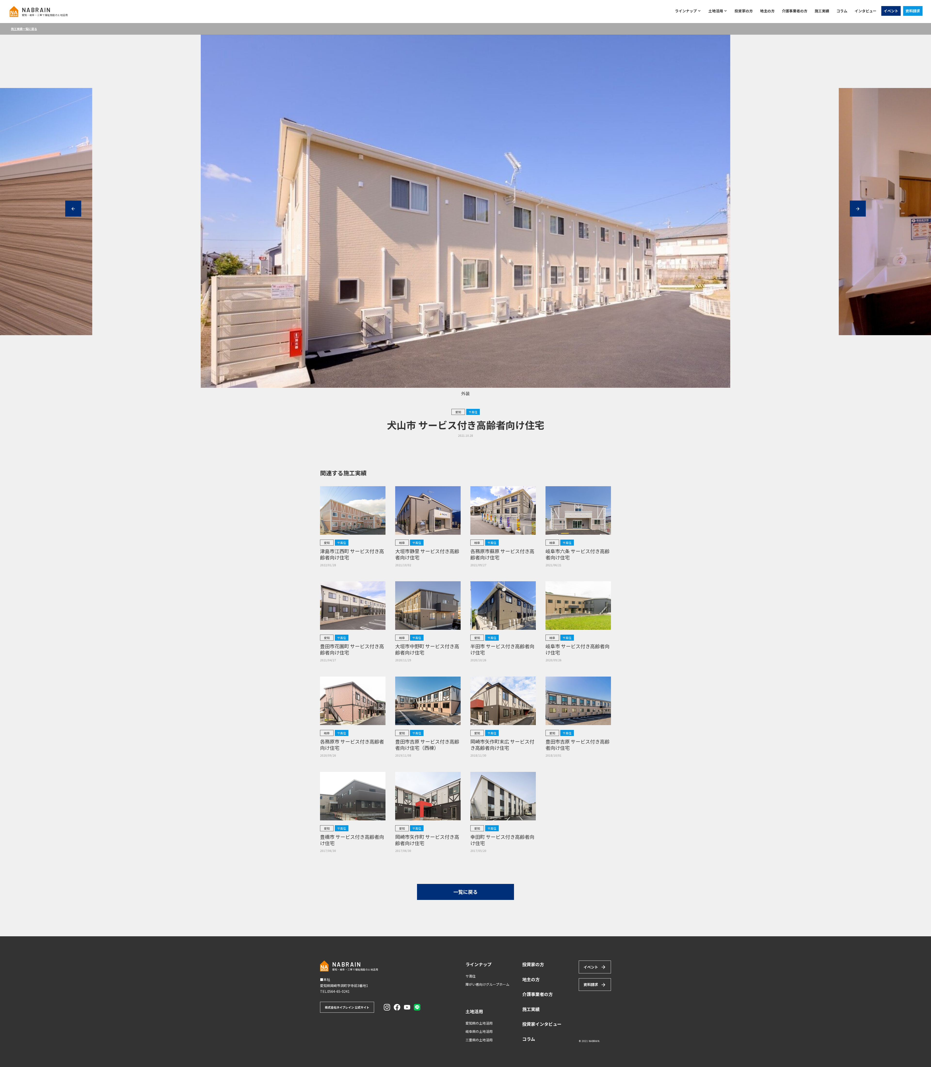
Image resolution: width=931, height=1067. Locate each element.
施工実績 (822, 10)
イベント (891, 10)
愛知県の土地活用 (479, 1023)
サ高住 (471, 976)
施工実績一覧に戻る (24, 29)
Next (858, 209)
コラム (841, 10)
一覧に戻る (465, 891)
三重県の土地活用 (479, 1039)
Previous (73, 209)
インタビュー (865, 10)
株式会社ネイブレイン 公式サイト (347, 1007)
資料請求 (913, 10)
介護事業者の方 (794, 10)
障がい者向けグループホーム (487, 984)
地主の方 (767, 10)
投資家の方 (744, 10)
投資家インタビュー (542, 1024)
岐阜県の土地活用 (479, 1031)
